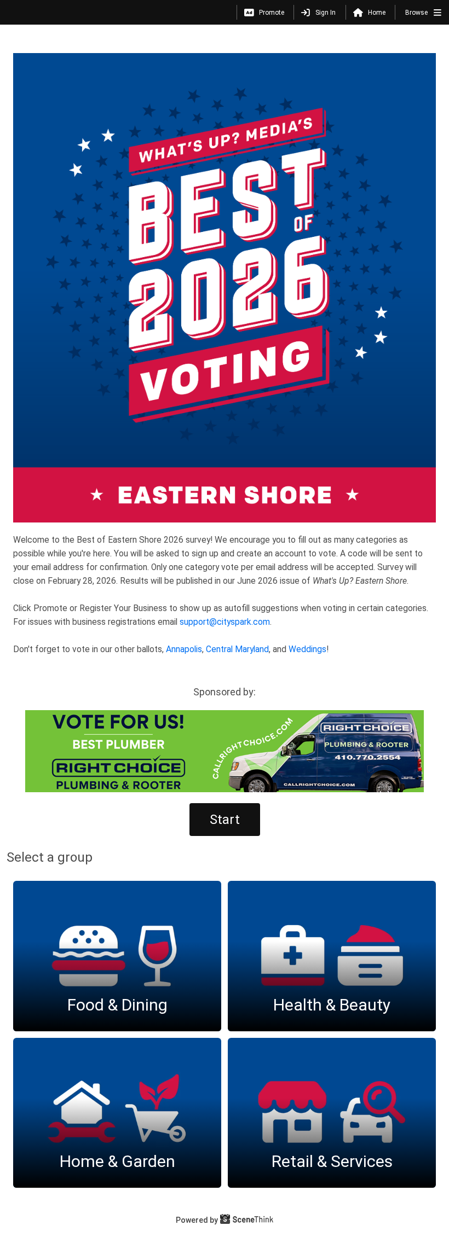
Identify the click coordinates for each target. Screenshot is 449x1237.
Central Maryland (237, 649)
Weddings (307, 649)
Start (225, 819)
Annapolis (184, 649)
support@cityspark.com (225, 622)
